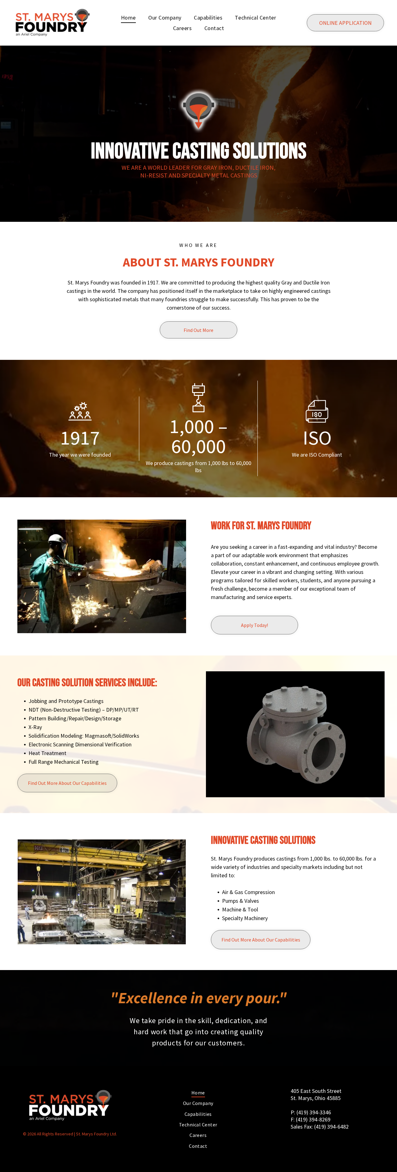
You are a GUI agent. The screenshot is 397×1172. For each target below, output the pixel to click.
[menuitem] (128, 17)
